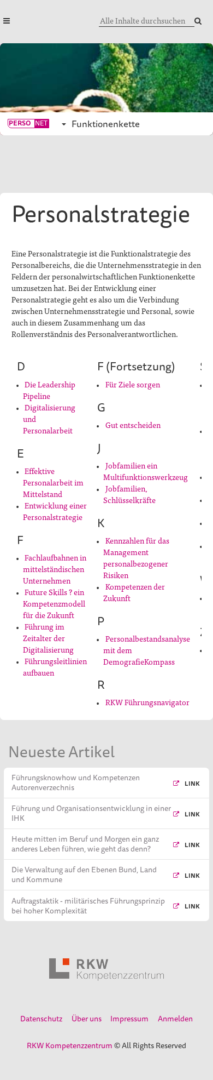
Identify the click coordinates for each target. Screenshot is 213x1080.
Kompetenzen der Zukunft (133, 592)
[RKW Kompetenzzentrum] (106, 969)
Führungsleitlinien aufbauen (55, 666)
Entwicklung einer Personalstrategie (55, 511)
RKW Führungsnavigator (147, 702)
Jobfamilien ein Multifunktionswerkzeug (145, 471)
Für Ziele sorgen (132, 384)
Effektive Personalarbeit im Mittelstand (53, 482)
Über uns (87, 1019)
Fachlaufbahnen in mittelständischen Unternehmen (54, 568)
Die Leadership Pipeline (49, 390)
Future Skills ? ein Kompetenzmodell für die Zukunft (54, 603)
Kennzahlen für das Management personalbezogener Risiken (136, 557)
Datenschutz (41, 1019)
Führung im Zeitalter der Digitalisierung (48, 637)
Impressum (129, 1019)
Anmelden (175, 1019)
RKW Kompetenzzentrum (70, 1045)
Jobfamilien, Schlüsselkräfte (129, 494)
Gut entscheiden (133, 425)
